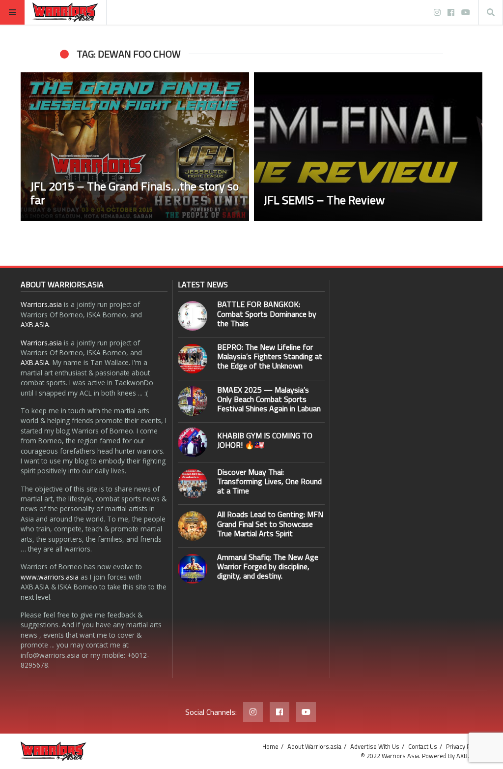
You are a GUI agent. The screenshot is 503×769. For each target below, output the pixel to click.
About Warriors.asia (314, 746)
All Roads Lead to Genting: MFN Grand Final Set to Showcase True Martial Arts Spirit (270, 523)
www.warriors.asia (50, 577)
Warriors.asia (41, 304)
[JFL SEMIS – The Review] (368, 146)
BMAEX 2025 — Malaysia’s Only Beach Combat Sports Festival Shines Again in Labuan (269, 399)
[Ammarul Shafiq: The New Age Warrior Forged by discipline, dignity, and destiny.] (192, 569)
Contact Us (422, 746)
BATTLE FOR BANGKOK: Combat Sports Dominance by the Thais (266, 313)
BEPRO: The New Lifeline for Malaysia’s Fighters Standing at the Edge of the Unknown (269, 356)
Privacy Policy (464, 746)
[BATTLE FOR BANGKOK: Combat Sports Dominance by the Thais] (192, 316)
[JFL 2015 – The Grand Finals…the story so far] (135, 146)
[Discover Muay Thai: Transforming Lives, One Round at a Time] (192, 483)
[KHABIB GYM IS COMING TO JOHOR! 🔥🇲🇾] (192, 442)
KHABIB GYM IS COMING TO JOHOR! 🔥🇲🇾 (264, 440)
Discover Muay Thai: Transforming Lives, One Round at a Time (269, 481)
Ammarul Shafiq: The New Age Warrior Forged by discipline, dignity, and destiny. (267, 566)
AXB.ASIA (35, 324)
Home (270, 746)
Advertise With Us (374, 746)
